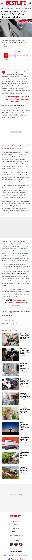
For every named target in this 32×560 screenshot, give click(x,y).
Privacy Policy (16, 532)
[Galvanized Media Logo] (16, 551)
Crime (5, 323)
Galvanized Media (14, 554)
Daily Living (10, 8)
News (14, 323)
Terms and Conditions (16, 535)
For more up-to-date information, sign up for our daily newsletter (16, 302)
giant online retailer (8, 86)
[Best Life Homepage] (16, 3)
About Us (16, 521)
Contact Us (16, 528)
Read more (9, 315)
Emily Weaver (8, 46)
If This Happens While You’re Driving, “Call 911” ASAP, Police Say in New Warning (16, 99)
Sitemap (16, 525)
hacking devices (15, 195)
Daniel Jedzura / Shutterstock (8, 38)
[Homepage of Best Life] (16, 516)
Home (3, 8)
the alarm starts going (8, 148)
